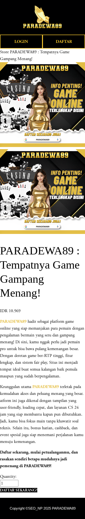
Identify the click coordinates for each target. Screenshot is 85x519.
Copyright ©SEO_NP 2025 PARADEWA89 (43, 508)
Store (4, 52)
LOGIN (21, 41)
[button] (18, 490)
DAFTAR (64, 41)
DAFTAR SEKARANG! (18, 490)
